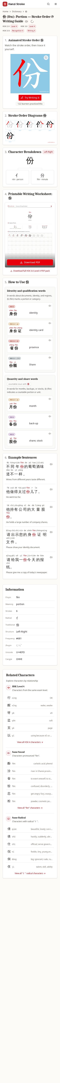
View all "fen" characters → (30, 808)
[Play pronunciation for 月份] (50, 399)
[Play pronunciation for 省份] (50, 340)
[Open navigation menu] (56, 4)
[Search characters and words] (48, 4)
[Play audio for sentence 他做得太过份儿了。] (51, 489)
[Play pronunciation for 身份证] (50, 323)
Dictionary (17, 11)
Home (5, 11)
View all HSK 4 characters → (30, 742)
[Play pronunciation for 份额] (50, 357)
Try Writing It (32, 97)
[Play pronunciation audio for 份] (26, 21)
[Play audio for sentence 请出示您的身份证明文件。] (51, 532)
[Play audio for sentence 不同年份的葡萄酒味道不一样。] (51, 464)
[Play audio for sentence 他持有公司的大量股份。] (51, 507)
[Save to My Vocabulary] (32, 21)
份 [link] (26, 11)
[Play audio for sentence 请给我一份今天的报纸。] (51, 557)
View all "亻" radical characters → (30, 873)
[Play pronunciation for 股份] (50, 433)
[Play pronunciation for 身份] (50, 305)
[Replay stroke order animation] (46, 57)
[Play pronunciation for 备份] (50, 416)
